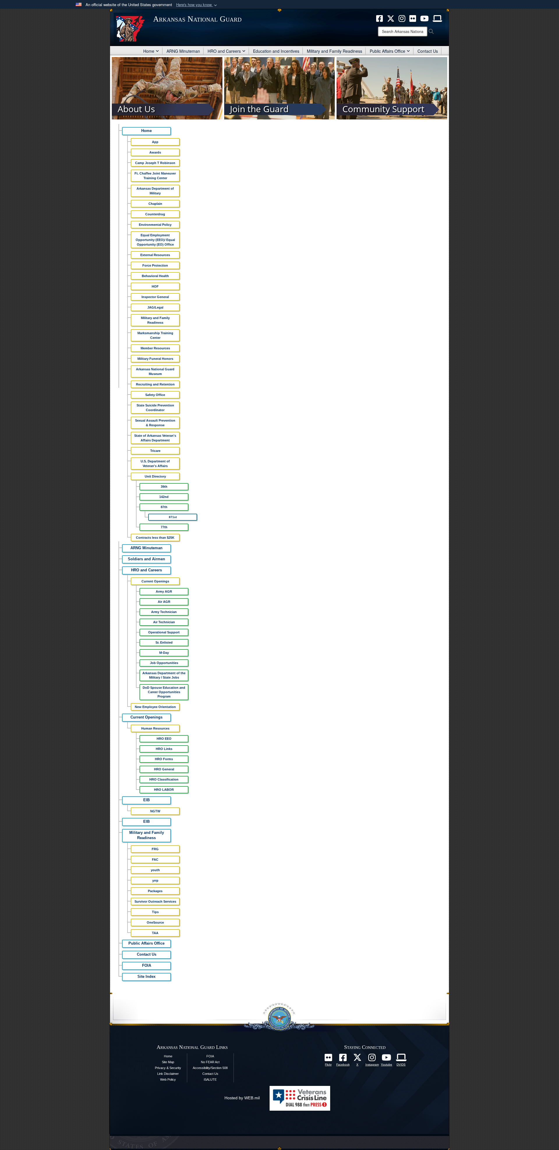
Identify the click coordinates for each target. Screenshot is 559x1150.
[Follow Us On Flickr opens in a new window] (328, 1059)
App (155, 142)
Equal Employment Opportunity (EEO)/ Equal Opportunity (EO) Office (155, 239)
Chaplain (155, 203)
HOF (155, 286)
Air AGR (164, 601)
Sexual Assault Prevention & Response (155, 423)
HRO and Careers (224, 51)
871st (173, 517)
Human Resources (155, 728)
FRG (155, 849)
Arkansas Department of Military (155, 191)
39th (164, 486)
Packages (155, 891)
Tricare (155, 450)
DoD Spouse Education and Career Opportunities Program (164, 692)
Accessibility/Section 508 (210, 1068)
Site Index (146, 977)
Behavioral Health (155, 276)
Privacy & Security (168, 1068)
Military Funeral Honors (155, 358)
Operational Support (164, 632)
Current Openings (155, 581)
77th (164, 527)
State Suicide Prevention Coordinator (155, 408)
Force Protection (155, 265)
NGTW (155, 811)
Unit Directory (155, 476)
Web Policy (168, 1079)
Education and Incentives (276, 51)
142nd (164, 497)
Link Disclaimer (168, 1073)
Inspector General (155, 297)
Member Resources (155, 348)
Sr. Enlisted (164, 642)
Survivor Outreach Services (155, 901)
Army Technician (164, 612)
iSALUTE (210, 1079)
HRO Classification (163, 779)
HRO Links (164, 749)
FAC (155, 859)
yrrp (155, 880)
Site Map (168, 1062)
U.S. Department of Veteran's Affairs (155, 463)
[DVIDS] (401, 1059)
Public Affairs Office (387, 51)
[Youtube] (386, 1059)
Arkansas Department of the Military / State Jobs (163, 675)
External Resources (155, 255)
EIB (146, 800)
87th (164, 507)
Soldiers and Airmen (146, 559)
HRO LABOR (164, 789)
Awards (155, 152)
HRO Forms (164, 759)
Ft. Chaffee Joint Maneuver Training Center (155, 176)
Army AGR (164, 591)
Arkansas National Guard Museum (155, 371)
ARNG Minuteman (183, 51)
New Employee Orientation (155, 707)
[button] (197, 5)
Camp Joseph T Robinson (155, 163)
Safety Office (155, 395)
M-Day (164, 652)
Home (148, 51)
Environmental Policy (155, 224)
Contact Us (428, 51)
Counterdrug (155, 214)
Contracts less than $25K (155, 537)
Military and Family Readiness (334, 51)
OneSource (155, 922)
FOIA (146, 966)
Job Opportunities (164, 663)
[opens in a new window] (343, 1059)
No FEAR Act (210, 1062)
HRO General (164, 769)
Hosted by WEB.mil (242, 1098)
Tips (155, 912)
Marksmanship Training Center (155, 335)
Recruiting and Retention (155, 384)
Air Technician (164, 622)
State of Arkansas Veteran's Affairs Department (155, 438)
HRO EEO (164, 738)
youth (155, 870)
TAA (155, 933)
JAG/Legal (155, 307)
